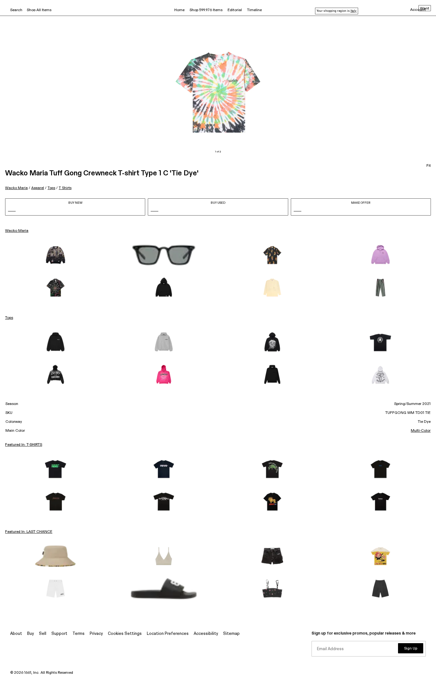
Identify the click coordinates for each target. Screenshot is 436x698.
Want (424, 9)
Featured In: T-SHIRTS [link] (23, 445)
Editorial (235, 10)
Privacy (96, 634)
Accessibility (206, 634)
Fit (428, 166)
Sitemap (231, 634)
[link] (55, 255)
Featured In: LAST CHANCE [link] (28, 532)
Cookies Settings (125, 634)
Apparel (37, 188)
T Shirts (65, 188)
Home (179, 10)
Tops (51, 188)
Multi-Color (421, 431)
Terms (78, 634)
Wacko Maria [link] (16, 231)
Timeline (254, 10)
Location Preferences (168, 634)
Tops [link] (9, 318)
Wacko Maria (16, 188)
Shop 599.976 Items (206, 10)
